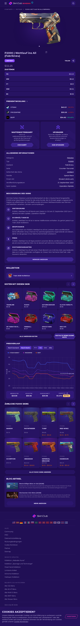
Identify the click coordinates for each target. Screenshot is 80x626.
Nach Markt (25, 348)
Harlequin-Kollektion (12, 577)
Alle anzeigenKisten (28, 336)
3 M (45, 348)
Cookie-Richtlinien (11, 545)
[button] (13, 422)
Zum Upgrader (58, 145)
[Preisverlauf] (27, 101)
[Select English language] (14, 522)
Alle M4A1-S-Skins (11, 592)
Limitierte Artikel (11, 570)
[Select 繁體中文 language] (51, 522)
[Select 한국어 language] (59, 522)
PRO (6, 535)
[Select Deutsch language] (21, 522)
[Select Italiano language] (29, 522)
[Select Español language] (17, 522)
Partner (7, 548)
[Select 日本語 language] (55, 522)
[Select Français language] (25, 522)
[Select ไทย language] (62, 522)
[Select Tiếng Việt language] (44, 522)
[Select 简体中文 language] (47, 522)
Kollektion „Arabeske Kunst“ (15, 560)
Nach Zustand (13, 348)
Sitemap (8, 552)
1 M (40, 348)
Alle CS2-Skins (10, 586)
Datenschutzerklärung (13, 538)
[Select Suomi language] (66, 522)
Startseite (8, 9)
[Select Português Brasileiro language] (36, 522)
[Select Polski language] (32, 522)
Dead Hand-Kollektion (13, 567)
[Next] (73, 284)
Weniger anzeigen (40, 259)
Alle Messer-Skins (11, 599)
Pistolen (19, 9)
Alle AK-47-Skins (10, 589)
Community (9, 532)
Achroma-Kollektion (12, 574)
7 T (35, 348)
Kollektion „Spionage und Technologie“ (19, 564)
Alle (50, 348)
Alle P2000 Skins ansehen (40, 472)
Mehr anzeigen (40, 503)
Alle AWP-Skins (10, 596)
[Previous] (68, 284)
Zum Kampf (22, 145)
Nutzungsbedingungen (13, 542)
